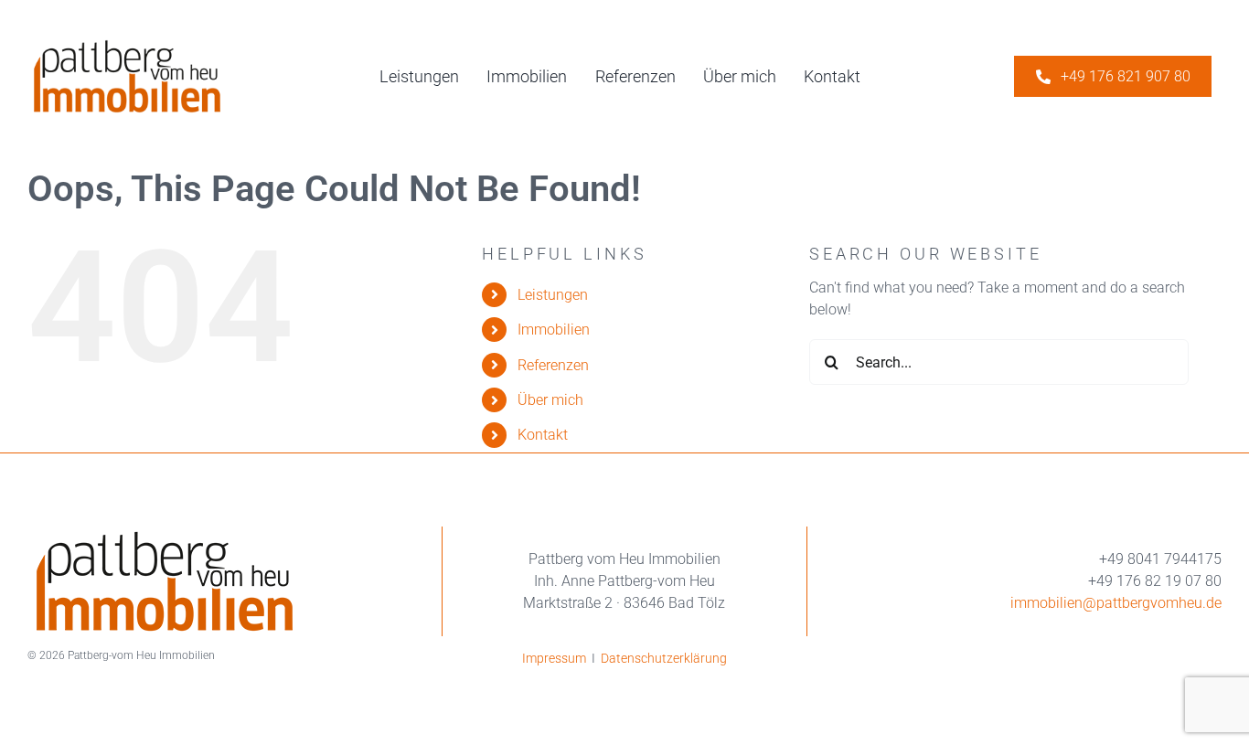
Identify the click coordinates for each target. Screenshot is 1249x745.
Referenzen (553, 365)
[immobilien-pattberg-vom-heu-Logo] (127, 43)
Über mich (550, 400)
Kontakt (543, 434)
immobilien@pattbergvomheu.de (1116, 603)
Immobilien (554, 329)
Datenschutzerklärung (664, 658)
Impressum (554, 658)
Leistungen (553, 294)
